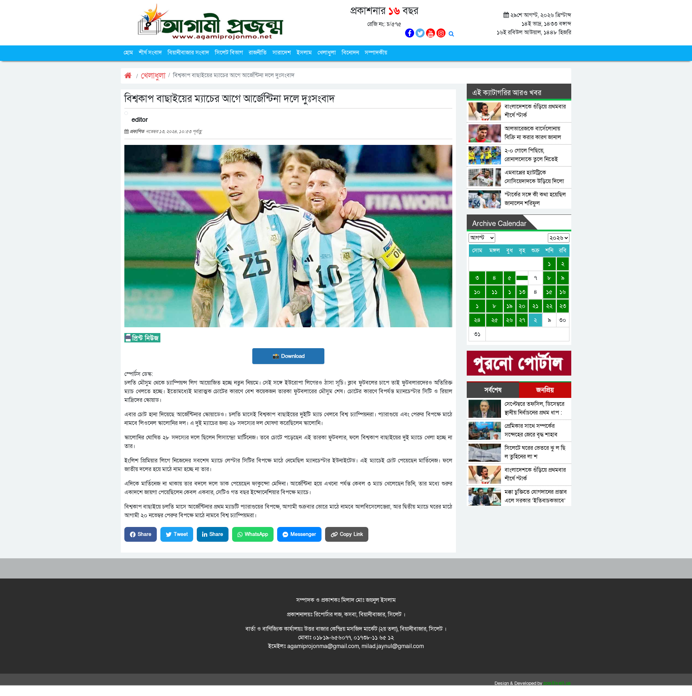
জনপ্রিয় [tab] (545, 390)
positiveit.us (557, 683)
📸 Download (288, 356)
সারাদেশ (281, 53)
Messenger (303, 534)
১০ (477, 292)
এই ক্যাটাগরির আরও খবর (506, 93)
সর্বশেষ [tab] (492, 390)
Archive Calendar (499, 224)
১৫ (549, 292)
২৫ (494, 320)
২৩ (562, 306)
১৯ (509, 306)
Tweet (181, 534)
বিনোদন (350, 53)
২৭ (522, 320)
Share (144, 534)
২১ (535, 306)
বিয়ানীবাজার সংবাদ (188, 53)
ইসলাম (304, 53)
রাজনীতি (258, 53)
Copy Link (351, 534)
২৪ (477, 320)
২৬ (509, 320)
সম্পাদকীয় (376, 53)
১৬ (562, 292)
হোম (128, 53)
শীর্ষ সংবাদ (150, 53)
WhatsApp (256, 534)
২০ (522, 306)
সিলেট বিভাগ (229, 53)
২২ (549, 306)
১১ (494, 292)
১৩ (522, 292)
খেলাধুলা (327, 53)
